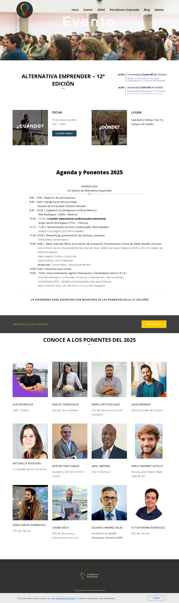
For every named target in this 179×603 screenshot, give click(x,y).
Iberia (134, 472)
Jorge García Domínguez (53, 222)
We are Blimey (115, 277)
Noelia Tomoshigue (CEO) (53, 231)
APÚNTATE (154, 324)
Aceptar (156, 598)
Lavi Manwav (45, 281)
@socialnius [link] (68, 533)
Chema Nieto (45, 239)
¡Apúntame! (64, 133)
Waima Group (79, 285)
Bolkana (66, 281)
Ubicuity (26, 530)
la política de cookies (65, 598)
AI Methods (103, 472)
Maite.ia (72, 214)
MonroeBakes (76, 231)
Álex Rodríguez (47, 214)
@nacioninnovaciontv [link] (66, 537)
